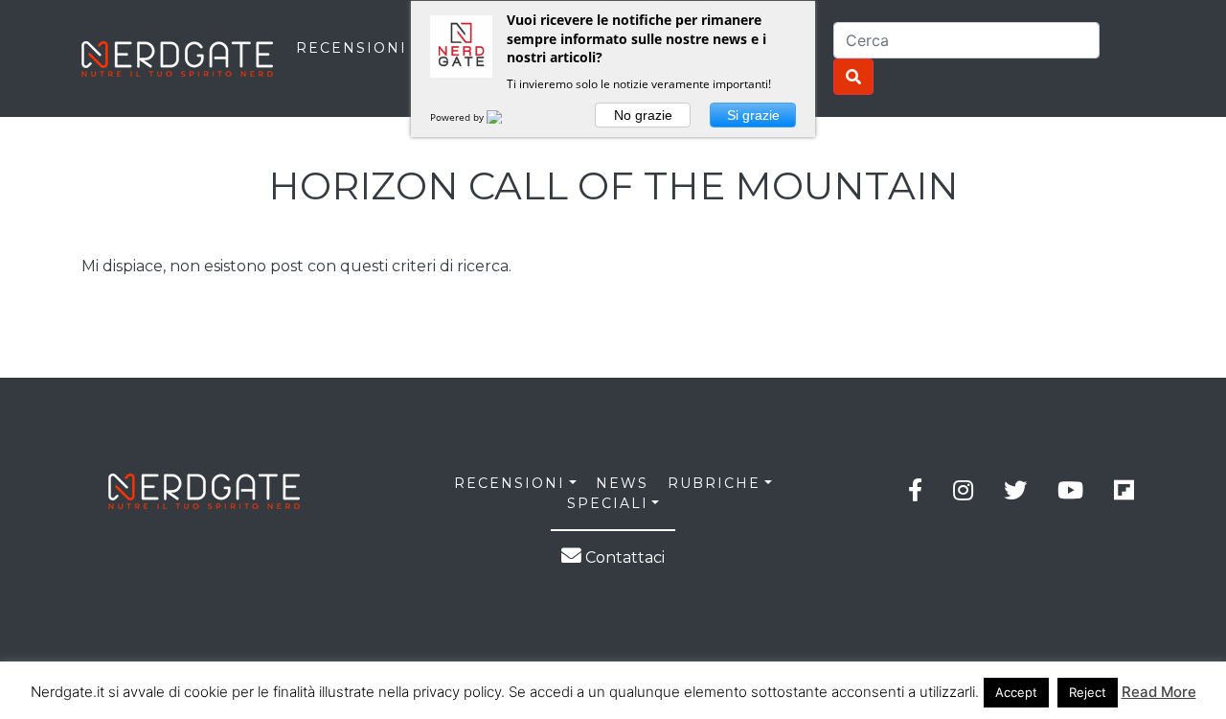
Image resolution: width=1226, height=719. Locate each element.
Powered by (458, 117)
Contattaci (623, 557)
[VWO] (506, 117)
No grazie (643, 115)
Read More (1159, 692)
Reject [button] (1087, 692)
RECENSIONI (351, 48)
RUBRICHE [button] (714, 483)
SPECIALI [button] (607, 503)
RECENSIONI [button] (509, 483)
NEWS (622, 483)
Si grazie (753, 115)
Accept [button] (1016, 692)
